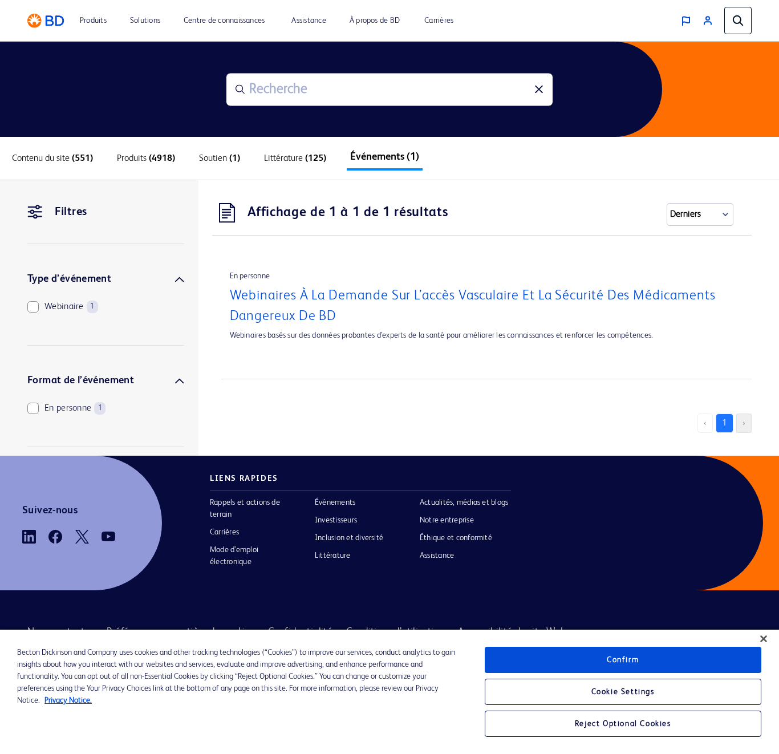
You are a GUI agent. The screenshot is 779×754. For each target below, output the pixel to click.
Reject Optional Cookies (623, 724)
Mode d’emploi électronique (234, 556)
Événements (335, 502)
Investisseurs (336, 520)
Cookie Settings (623, 692)
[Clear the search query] (539, 89)
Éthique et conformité (456, 538)
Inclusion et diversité (349, 538)
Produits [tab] (146, 158)
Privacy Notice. (68, 700)
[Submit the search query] (240, 89)
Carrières (224, 532)
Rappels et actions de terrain (245, 508)
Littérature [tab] (295, 158)
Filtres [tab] (71, 212)
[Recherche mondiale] (738, 20)
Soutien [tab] (219, 158)
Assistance (437, 556)
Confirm (623, 660)
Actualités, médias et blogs (464, 502)
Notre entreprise (447, 520)
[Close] (763, 638)
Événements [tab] (384, 157)
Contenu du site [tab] (52, 158)
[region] (389, 692)
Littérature (333, 556)
